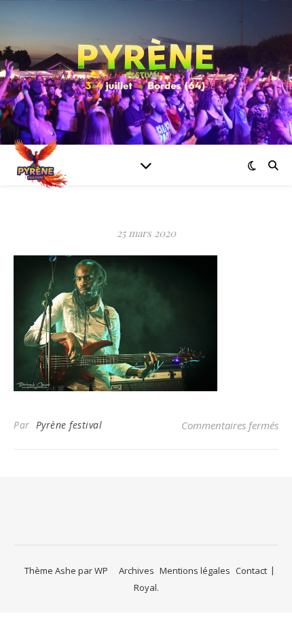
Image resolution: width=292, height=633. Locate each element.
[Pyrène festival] (146, 64)
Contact (251, 570)
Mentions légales (195, 570)
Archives (136, 570)
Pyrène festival (69, 424)
